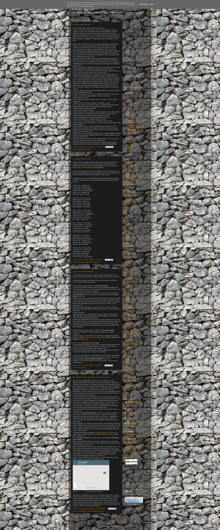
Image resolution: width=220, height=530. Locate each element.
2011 (127, 109)
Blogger (120, 526)
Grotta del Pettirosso (130, 233)
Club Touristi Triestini (130, 196)
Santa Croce (128, 338)
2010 (128, 112)
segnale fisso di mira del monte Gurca (106, 432)
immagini (127, 242)
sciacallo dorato (129, 342)
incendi (126, 244)
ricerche (84, 367)
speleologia (128, 359)
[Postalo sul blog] (108, 147)
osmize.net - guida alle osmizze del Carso (136, 446)
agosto (130, 135)
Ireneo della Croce (130, 246)
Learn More (143, 4)
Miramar (127, 260)
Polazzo (127, 310)
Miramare (127, 262)
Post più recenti (78, 516)
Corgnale (127, 201)
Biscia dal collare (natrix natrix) (133, 176)
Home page (96, 516)
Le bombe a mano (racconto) (82, 24)
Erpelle (126, 215)
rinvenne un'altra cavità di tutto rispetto (94, 337)
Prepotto (84, 511)
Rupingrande (95, 511)
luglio (129, 138)
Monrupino (127, 266)
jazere (126, 248)
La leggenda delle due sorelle (82, 159)
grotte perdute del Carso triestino (83, 271)
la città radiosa (129, 443)
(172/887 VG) (100, 412)
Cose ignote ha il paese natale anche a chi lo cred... (136, 132)
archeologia (128, 168)
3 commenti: (99, 259)
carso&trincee (130, 412)
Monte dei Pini (128, 275)
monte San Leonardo (130, 285)
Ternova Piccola (129, 371)
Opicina (127, 297)
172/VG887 (90, 285)
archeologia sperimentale (131, 170)
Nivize (126, 293)
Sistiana (127, 353)
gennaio (130, 151)
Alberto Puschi (128, 164)
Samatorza (128, 328)
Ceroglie (127, 190)
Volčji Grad (127, 390)
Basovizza (127, 174)
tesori (126, 373)
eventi (126, 217)
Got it (151, 4)
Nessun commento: (100, 508)
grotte (84, 149)
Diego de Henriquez (130, 207)
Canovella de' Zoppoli (86, 167)
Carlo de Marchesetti (130, 184)
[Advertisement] (136, 44)
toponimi (127, 375)
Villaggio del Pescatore (131, 386)
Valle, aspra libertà (131, 419)
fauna (126, 219)
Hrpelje (126, 240)
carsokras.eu (128, 436)
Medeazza (127, 258)
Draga (126, 209)
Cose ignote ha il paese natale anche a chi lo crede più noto (91, 377)
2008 (128, 154)
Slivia (126, 355)
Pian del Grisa (128, 305)
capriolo (127, 182)
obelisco (127, 295)
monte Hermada (129, 281)
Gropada (127, 231)
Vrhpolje (127, 392)
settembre (131, 123)
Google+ (127, 489)
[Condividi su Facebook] (111, 147)
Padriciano (127, 299)
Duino (92, 262)
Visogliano (127, 388)
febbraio (130, 149)
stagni (101, 511)
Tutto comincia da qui (131, 414)
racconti (89, 149)
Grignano (127, 229)
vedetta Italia (128, 381)
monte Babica (128, 268)
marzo (130, 147)
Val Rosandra (128, 377)
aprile (129, 144)
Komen (126, 252)
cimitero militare (129, 192)
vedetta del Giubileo (130, 379)
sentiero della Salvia (130, 347)
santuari (127, 340)
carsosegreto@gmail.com (136, 88)
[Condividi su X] (109, 147)
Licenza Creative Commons (132, 496)
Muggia (127, 291)
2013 (128, 105)
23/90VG (85, 294)
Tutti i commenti (131, 463)
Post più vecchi (115, 516)
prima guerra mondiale (131, 314)
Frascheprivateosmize (132, 401)
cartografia (127, 186)
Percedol (127, 301)
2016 (128, 98)
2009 (128, 114)
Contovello (127, 199)
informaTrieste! (130, 426)
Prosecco (127, 318)
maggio (130, 142)
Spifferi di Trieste (131, 418)
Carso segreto (81, 491)
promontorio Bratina (130, 316)
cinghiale (127, 194)
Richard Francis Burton (131, 324)
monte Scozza (128, 289)
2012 (128, 107)
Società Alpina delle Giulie (132, 357)
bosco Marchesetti (130, 178)
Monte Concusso (129, 273)
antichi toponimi (129, 166)
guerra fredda (128, 238)
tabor (126, 367)
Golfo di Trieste (129, 227)
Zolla (126, 394)
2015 (128, 100)
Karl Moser (128, 250)
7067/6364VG (83, 339)
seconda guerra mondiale (132, 345)
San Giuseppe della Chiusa (132, 334)
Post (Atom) (81, 519)
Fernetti (127, 221)
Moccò (126, 264)
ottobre (130, 120)
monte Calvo (128, 270)
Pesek (126, 303)
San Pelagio (128, 336)
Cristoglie (127, 203)
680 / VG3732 (76, 343)
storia (126, 363)
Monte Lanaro (128, 283)
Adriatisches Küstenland (131, 161)
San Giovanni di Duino (131, 332)
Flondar (127, 223)
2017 (128, 96)
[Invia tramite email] (106, 147)
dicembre (130, 116)
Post (128, 460)
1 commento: (99, 147)
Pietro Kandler (128, 308)
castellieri (127, 188)
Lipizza (126, 256)
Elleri (126, 213)
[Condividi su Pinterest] (113, 147)
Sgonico (127, 349)
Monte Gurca (128, 279)
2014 (128, 102)
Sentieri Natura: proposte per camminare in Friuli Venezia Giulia (136, 452)
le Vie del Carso (131, 408)
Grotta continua (129, 441)
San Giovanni (128, 330)
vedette (127, 384)
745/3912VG (106, 359)
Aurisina (80, 149)
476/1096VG (80, 296)
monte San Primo (129, 287)
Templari (127, 369)
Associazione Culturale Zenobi (133, 434)
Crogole (127, 205)
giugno (130, 140)
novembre (131, 118)
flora (126, 225)
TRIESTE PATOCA (131, 423)
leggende (97, 262)
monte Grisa (128, 277)
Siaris (126, 351)
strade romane (129, 365)
